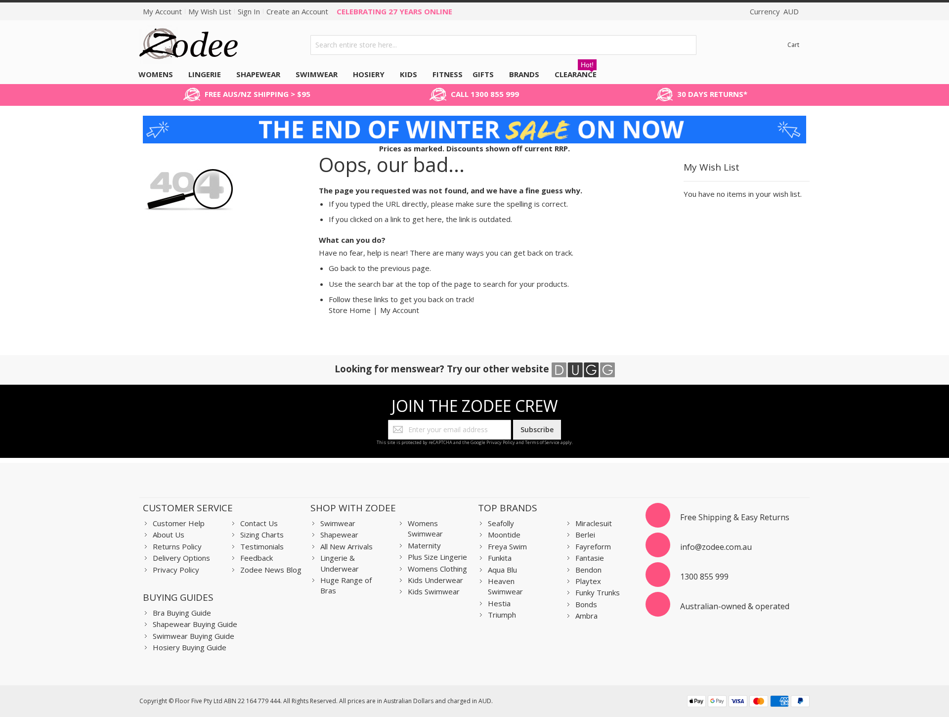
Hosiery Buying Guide (189, 647)
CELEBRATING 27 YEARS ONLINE (394, 11)
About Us (168, 534)
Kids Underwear (435, 580)
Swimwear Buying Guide (193, 636)
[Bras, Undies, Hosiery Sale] (474, 121)
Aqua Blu (502, 570)
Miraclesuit (593, 523)
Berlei (585, 534)
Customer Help (179, 523)
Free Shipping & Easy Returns (734, 517)
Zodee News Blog (271, 570)
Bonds (586, 604)
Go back (342, 268)
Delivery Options (181, 558)
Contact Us (259, 523)
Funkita (500, 558)
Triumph (502, 615)
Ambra (586, 616)
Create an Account (297, 11)
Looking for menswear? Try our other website (443, 368)
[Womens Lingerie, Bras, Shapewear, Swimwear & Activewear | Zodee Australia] (188, 44)
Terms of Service (542, 442)
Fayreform (593, 546)
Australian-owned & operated (734, 606)
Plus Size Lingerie (437, 557)
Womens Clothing (437, 569)
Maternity (424, 545)
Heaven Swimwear (505, 586)
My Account (162, 11)
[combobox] (503, 45)
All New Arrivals (346, 546)
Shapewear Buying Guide (195, 624)
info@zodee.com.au (716, 546)
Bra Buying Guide (182, 613)
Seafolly (501, 523)
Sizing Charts (262, 534)
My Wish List (209, 11)
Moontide (504, 534)
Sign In (249, 11)
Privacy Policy (500, 442)
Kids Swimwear (434, 591)
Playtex (588, 581)
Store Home (350, 310)
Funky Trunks (597, 592)
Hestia (499, 603)
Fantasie (589, 558)
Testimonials (262, 546)
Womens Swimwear (425, 528)
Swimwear (337, 523)
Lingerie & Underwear (339, 563)
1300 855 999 (704, 576)
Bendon (588, 570)
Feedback (256, 558)
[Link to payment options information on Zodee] (748, 702)
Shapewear (339, 534)
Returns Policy (177, 546)
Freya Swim (507, 546)
